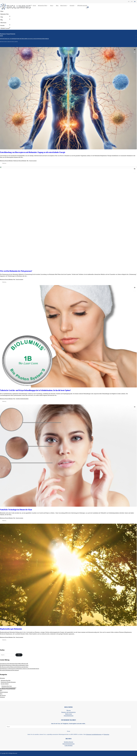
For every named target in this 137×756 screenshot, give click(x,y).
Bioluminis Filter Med (5, 680)
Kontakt (72, 5)
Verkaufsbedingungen (68, 715)
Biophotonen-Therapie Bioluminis (6, 160)
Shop (51, 5)
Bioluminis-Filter (42, 5)
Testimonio (2, 697)
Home (34, 5)
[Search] (18, 654)
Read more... (4, 163)
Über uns (69, 710)
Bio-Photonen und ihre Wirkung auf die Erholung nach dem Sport (14, 666)
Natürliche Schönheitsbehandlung (22, 398)
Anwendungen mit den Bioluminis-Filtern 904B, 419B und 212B (14, 663)
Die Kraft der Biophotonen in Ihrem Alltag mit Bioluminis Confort (14, 665)
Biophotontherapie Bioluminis (11, 629)
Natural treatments (33, 160)
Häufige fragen (68, 714)
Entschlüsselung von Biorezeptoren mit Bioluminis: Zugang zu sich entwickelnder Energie (32, 152)
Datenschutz (106, 734)
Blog (57, 5)
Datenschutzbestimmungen (68, 743)
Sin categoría (3, 695)
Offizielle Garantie (82, 5)
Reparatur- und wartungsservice (68, 712)
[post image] (68, 98)
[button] (10, 16)
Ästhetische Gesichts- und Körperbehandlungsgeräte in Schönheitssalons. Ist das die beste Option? (35, 390)
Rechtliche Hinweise (68, 742)
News (1, 693)
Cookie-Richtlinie (68, 745)
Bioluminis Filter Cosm (7, 686)
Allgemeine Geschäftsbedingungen (93, 734)
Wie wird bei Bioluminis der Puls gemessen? (16, 271)
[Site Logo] (16, 6)
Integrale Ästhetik (4, 683)
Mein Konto (63, 5)
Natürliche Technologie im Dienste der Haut (16, 510)
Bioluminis (2, 678)
